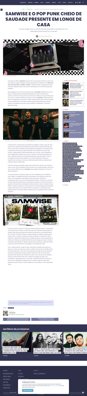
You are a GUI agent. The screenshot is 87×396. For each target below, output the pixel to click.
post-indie (65, 170)
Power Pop (73, 172)
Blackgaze (73, 143)
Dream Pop (72, 146)
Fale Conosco (40, 374)
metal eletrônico (78, 160)
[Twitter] (75, 2)
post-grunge (66, 169)
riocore (72, 175)
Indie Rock (77, 155)
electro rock (66, 147)
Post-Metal (73, 170)
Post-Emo (78, 167)
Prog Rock (66, 173)
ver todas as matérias (19, 314)
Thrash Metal (73, 179)
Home (23, 9)
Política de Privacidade (54, 385)
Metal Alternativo (67, 160)
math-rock (75, 157)
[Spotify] (79, 2)
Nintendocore (66, 166)
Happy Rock (78, 150)
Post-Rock (66, 172)
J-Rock (65, 157)
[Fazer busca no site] (83, 3)
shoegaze (76, 176)
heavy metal (78, 154)
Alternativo (66, 143)
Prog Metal (80, 172)
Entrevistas (30, 9)
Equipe (21, 376)
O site (20, 374)
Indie (72, 155)
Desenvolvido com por (75, 392)
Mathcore (65, 158)
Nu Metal (81, 166)
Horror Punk (66, 155)
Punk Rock (65, 175)
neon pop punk (66, 164)
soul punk (71, 178)
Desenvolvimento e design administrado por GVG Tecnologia (70, 393)
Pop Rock (71, 167)
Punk (71, 173)
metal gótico (66, 161)
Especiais (7, 376)
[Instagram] (77, 2)
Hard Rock (66, 152)
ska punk (65, 178)
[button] (5, 355)
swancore (78, 178)
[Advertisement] (73, 220)
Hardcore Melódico (68, 154)
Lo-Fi (69, 157)
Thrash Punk (66, 181)
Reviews (6, 379)
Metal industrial (76, 161)
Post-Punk (80, 170)
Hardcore (72, 152)
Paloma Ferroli (13, 392)
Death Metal (74, 144)
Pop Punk (11, 308)
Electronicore (75, 147)
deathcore (66, 146)
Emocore (71, 149)
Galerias (6, 385)
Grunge (72, 150)
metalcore (66, 163)
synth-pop (66, 179)
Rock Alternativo (67, 176)
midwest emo (73, 163)
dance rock (66, 144)
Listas (5, 382)
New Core (74, 164)
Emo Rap (65, 149)
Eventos (6, 388)
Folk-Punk (77, 149)
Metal (71, 158)
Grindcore (66, 150)
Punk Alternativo (78, 173)
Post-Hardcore (76, 169)
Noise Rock (74, 166)
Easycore (79, 146)
